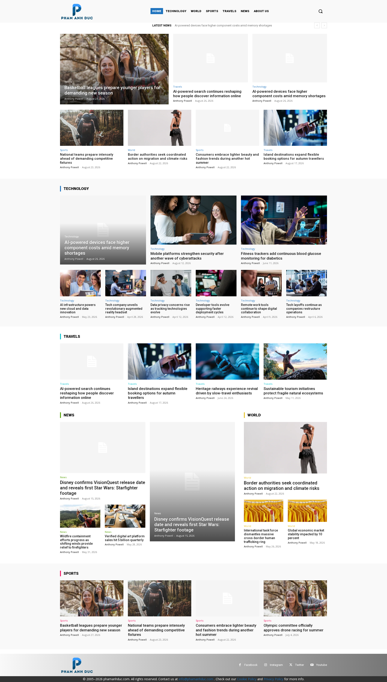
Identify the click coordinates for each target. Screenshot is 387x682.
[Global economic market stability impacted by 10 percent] (307, 511)
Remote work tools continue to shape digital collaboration (259, 308)
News (63, 477)
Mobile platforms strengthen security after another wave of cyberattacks (187, 255)
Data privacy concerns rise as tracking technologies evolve (170, 308)
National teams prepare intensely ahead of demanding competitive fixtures (224, 25)
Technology (259, 86)
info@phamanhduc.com (196, 679)
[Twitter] (291, 665)
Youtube (321, 665)
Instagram (276, 665)
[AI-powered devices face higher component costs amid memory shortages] (289, 58)
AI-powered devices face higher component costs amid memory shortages (289, 93)
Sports (68, 81)
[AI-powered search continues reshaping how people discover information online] (210, 58)
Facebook (251, 665)
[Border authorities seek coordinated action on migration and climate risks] (159, 128)
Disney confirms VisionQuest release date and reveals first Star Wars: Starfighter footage (102, 488)
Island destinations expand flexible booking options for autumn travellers (294, 157)
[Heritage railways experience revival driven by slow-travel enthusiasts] (227, 361)
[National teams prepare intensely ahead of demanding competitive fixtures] (91, 128)
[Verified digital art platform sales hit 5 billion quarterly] (125, 516)
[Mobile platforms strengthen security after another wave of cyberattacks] (193, 220)
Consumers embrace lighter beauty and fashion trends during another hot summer (227, 159)
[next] (324, 25)
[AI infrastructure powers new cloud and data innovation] (80, 283)
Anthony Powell (182, 100)
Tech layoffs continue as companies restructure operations (304, 308)
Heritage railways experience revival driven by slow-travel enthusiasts (227, 390)
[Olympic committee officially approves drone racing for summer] (295, 598)
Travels (177, 86)
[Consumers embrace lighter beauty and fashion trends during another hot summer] (227, 128)
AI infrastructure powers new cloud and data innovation (78, 308)
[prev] (317, 25)
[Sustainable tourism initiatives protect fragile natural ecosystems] (295, 361)
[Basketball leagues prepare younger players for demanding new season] (114, 69)
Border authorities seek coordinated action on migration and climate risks (157, 157)
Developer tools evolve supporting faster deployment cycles (212, 308)
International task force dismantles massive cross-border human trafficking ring (261, 536)
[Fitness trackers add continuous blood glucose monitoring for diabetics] (284, 220)
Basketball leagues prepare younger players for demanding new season (91, 627)
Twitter (299, 665)
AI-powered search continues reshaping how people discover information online (207, 93)
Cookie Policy (246, 679)
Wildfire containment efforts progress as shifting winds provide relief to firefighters (76, 541)
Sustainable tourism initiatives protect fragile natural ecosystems (293, 390)
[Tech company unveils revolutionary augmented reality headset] (125, 283)
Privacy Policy (273, 679)
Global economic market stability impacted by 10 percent (306, 534)
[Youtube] (312, 665)
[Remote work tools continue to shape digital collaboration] (261, 283)
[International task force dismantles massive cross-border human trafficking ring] (263, 511)
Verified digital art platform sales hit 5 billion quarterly (125, 538)
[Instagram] (265, 665)
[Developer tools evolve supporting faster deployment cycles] (216, 283)
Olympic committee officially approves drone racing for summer (293, 627)
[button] (320, 11)
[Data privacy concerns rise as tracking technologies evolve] (170, 283)
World (131, 150)
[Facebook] (240, 665)
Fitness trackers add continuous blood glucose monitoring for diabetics (281, 255)
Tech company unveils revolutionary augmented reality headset (123, 308)
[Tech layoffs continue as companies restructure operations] (306, 283)
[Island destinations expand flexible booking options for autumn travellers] (295, 128)
